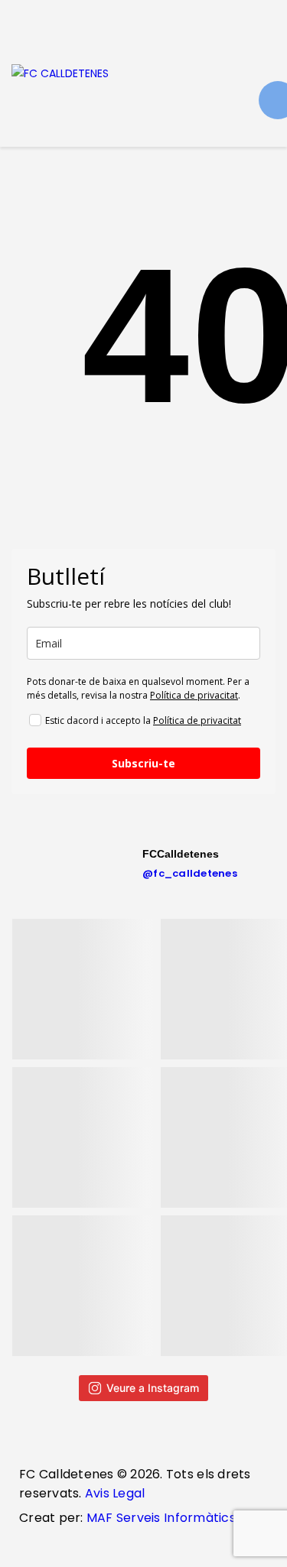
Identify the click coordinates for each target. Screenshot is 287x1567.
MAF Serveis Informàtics (161, 1517)
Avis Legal (113, 1493)
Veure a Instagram (152, 1387)
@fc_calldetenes (189, 873)
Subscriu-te (143, 763)
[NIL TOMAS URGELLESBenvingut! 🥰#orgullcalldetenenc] (82, 1137)
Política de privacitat (194, 695)
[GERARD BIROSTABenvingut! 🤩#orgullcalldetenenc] (82, 1285)
